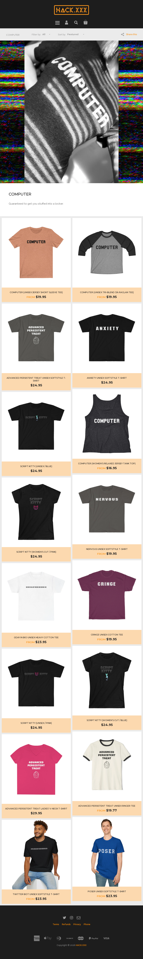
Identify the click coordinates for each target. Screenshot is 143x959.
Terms (56, 924)
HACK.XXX (81, 945)
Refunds (66, 924)
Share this (131, 34)
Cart (85, 22)
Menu (57, 22)
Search (76, 22)
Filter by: (36, 34)
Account (67, 22)
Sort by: (62, 34)
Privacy (77, 924)
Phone (87, 924)
